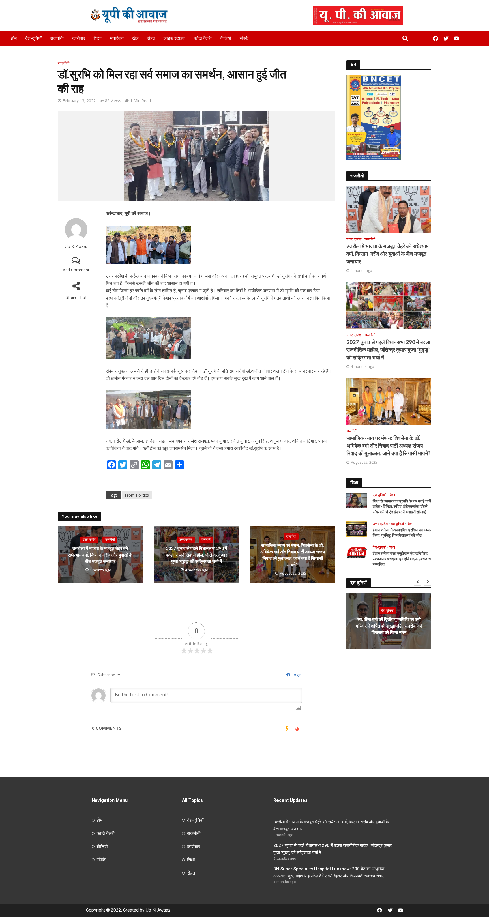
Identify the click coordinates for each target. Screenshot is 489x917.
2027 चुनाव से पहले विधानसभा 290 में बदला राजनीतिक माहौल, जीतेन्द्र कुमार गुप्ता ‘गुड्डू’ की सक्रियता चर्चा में (196, 555)
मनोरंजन (117, 38)
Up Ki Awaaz (76, 246)
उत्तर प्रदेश (89, 539)
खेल (135, 38)
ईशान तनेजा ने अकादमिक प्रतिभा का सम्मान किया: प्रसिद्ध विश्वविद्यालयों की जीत (402, 532)
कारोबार (78, 38)
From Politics (137, 495)
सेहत (151, 38)
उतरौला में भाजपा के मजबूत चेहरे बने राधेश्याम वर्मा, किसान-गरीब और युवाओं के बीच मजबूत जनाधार (100, 555)
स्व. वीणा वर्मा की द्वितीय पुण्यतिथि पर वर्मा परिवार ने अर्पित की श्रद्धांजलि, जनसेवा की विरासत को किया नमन (389, 626)
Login (296, 674)
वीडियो (225, 38)
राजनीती (57, 38)
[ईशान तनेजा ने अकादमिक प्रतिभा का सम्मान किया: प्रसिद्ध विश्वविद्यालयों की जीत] (356, 528)
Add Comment (76, 269)
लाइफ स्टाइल (174, 38)
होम (14, 38)
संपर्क (244, 38)
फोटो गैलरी (203, 38)
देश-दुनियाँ (33, 38)
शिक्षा (98, 38)
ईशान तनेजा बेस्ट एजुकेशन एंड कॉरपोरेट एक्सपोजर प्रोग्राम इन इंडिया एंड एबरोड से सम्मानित (402, 558)
